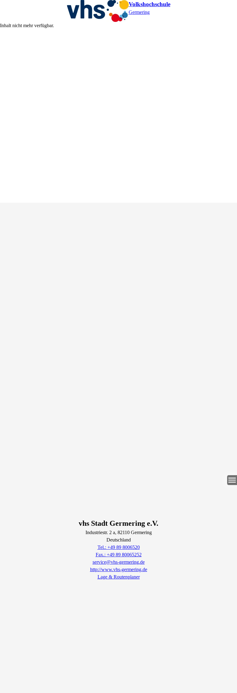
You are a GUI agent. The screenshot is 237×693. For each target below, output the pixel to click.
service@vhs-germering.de (119, 562)
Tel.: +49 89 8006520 (119, 547)
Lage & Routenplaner (119, 576)
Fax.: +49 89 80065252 (119, 554)
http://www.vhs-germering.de (118, 569)
